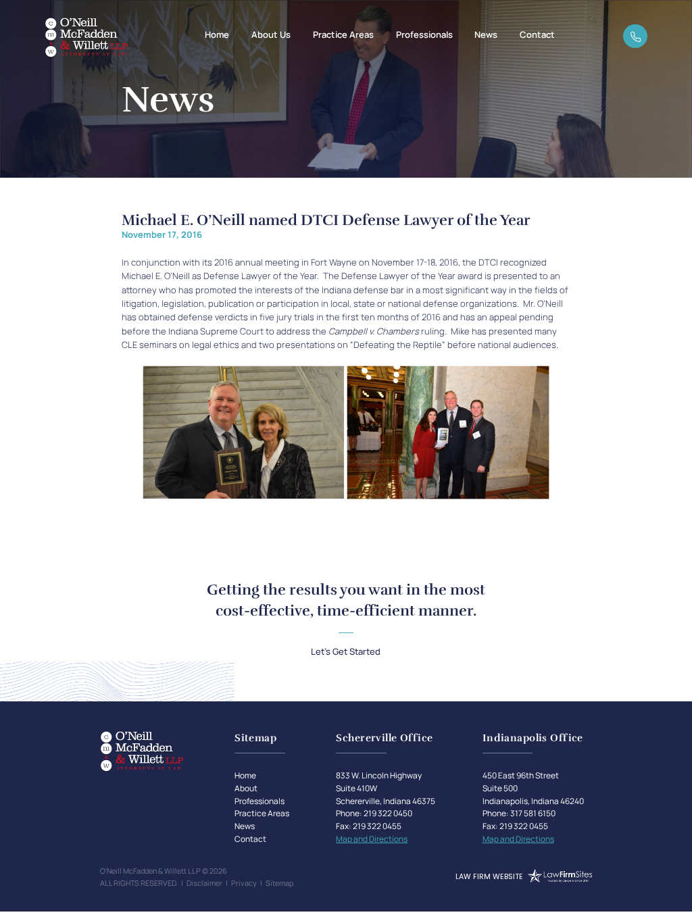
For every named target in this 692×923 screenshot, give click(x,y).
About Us (271, 34)
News (485, 34)
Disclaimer (204, 883)
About (245, 788)
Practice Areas (343, 34)
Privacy (244, 883)
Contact (537, 34)
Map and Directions (371, 839)
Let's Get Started (345, 651)
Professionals (424, 34)
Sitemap (279, 883)
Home (217, 34)
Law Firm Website (489, 877)
